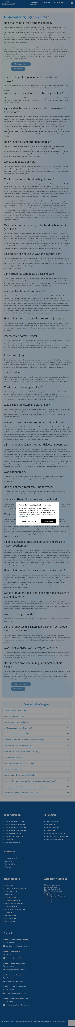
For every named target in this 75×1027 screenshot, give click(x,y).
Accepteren (48, 521)
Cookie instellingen (29, 521)
